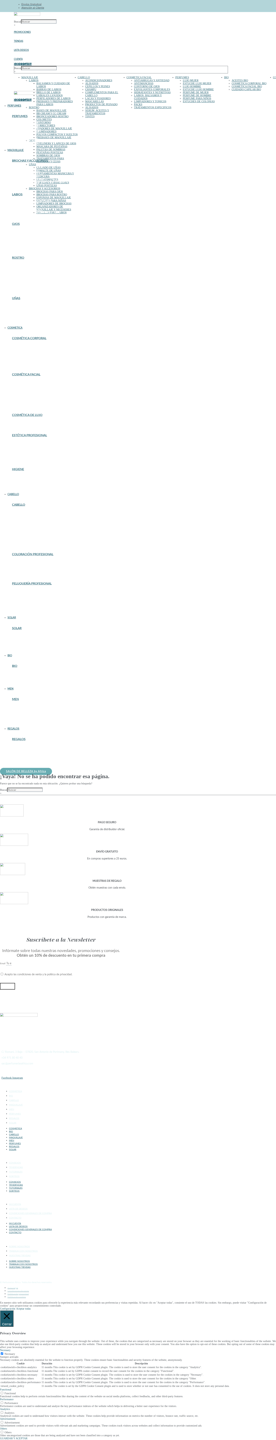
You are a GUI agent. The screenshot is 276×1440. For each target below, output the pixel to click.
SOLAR (12, 1123)
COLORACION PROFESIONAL (28, 522)
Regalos (19, 739)
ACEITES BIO (240, 80)
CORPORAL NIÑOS (22, 347)
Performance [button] (7, 1399)
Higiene (18, 469)
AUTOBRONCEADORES (25, 637)
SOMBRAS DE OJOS (48, 155)
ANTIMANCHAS (143, 83)
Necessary (10, 1354)
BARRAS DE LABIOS (48, 89)
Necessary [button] (5, 1350)
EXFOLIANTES (20, 390)
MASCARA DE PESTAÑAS (51, 146)
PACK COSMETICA (22, 757)
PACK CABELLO (21, 755)
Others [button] (3, 1428)
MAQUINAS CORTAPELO (25, 599)
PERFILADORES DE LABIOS (53, 98)
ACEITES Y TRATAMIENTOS (27, 511)
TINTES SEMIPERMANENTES (28, 570)
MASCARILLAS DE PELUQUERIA (30, 601)
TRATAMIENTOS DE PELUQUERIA (31, 610)
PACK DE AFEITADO (23, 759)
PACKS (138, 104)
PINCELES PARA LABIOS (25, 183)
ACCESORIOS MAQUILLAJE (27, 167)
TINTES (90, 116)
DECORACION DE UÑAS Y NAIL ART (32, 307)
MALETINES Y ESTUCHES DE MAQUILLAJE (36, 750)
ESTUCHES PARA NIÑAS (25, 176)
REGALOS (14, 1118)
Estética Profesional (29, 435)
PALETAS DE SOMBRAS (50, 149)
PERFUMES (182, 77)
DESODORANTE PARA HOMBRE (29, 717)
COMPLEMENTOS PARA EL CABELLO (32, 525)
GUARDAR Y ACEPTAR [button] (13, 1438)
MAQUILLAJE (29, 77)
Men (15, 699)
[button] (94, 328)
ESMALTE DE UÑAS (48, 170)
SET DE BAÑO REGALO (25, 761)
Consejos (15, 1163)
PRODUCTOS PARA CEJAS (26, 242)
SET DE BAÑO (19, 487)
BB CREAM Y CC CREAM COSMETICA (33, 385)
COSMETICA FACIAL (139, 77)
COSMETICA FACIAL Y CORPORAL (31, 444)
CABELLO (84, 77)
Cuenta (18, 59)
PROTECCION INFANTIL (25, 648)
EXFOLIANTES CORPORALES (152, 89)
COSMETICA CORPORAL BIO (249, 83)
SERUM (16, 538)
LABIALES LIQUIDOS (49, 95)
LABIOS (33, 80)
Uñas (16, 298)
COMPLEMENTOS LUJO (25, 123)
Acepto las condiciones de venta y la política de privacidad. (38, 974)
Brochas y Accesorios (30, 160)
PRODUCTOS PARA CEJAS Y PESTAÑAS (33, 455)
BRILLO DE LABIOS (48, 92)
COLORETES (44, 119)
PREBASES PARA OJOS (24, 239)
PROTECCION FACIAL (24, 646)
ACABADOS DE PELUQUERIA (28, 590)
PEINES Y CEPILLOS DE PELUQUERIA (33, 604)
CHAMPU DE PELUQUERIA (27, 597)
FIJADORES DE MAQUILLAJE (54, 128)
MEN (11, 1109)
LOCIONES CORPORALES (26, 358)
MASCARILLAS (94, 101)
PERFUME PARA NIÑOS (197, 98)
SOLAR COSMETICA (23, 401)
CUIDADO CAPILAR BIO (246, 89)
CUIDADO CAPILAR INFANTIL (29, 527)
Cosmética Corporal (29, 338)
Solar (17, 628)
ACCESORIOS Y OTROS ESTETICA (31, 442)
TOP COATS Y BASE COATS (52, 182)
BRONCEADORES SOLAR (26, 639)
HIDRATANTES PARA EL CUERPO (30, 356)
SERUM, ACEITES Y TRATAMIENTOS (97, 112)
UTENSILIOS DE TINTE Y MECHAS (31, 572)
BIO (226, 77)
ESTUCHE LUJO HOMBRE (198, 89)
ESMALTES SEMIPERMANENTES (30, 311)
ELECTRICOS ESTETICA (25, 451)
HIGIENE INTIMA (21, 485)
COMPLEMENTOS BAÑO (25, 476)
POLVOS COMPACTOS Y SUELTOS (57, 134)
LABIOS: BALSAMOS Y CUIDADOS (31, 394)
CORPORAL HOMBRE (23, 710)
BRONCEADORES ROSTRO (52, 116)
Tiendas (18, 41)
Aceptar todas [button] (23, 1308)
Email (3, 963)
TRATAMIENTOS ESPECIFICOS (152, 107)
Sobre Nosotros (19, 1246)
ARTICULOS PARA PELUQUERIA (30, 594)
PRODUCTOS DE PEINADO (101, 104)
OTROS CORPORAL (22, 363)
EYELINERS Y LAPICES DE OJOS (56, 143)
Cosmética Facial (26, 374)
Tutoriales (16, 1172)
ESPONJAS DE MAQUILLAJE (53, 197)
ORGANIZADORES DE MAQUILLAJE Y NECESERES (53, 208)
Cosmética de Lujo (27, 414)
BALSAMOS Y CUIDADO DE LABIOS (32, 201)
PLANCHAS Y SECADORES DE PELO (32, 606)
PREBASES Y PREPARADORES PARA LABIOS (36, 212)
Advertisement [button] (7, 1418)
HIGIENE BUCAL (21, 482)
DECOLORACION (21, 563)
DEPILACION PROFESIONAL (28, 446)
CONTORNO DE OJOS (147, 86)
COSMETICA (15, 1091)
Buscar (17, 21)
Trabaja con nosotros (23, 1251)
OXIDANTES (19, 565)
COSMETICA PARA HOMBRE (27, 712)
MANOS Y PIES (20, 360)
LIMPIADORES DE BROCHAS (54, 203)
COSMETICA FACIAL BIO (247, 86)
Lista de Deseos (18, 1209)
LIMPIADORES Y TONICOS (150, 101)
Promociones (22, 32)
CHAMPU (90, 89)
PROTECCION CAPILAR (25, 641)
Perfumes (20, 116)
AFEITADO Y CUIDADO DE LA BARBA (33, 706)
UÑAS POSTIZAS (46, 185)
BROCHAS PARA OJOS (49, 191)
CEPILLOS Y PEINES (97, 86)
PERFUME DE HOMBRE (197, 95)
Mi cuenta (15, 1204)
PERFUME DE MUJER (196, 92)
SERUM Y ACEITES (22, 608)
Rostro (18, 257)
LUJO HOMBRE (192, 86)
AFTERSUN (18, 635)
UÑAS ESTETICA (21, 457)
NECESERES (19, 752)
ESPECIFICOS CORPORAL (26, 351)
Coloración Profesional (32, 554)
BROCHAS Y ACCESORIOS (44, 188)
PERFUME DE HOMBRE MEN (27, 721)
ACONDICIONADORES (98, 80)
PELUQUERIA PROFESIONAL (28, 534)
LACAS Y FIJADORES (98, 98)
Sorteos (14, 1176)
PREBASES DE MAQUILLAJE (53, 137)
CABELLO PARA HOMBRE (26, 708)
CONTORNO (43, 122)
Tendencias (16, 1167)
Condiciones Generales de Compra (30, 1213)
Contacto (15, 1218)
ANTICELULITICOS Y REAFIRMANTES (33, 345)
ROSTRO (34, 107)
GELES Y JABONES (22, 480)
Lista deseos (21, 50)
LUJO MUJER (190, 80)
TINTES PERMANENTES (25, 567)
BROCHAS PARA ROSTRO (51, 194)
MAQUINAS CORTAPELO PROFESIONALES (35, 719)
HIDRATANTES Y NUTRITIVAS (152, 92)
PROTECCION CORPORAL (26, 644)
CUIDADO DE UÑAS (48, 167)
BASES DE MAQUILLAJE (51, 110)
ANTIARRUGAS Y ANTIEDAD (151, 80)
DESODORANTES (21, 478)
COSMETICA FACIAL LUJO (26, 424)
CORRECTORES (45, 125)
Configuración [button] (7, 1308)
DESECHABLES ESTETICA (26, 448)
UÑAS (32, 164)
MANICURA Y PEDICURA (26, 453)
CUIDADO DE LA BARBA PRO (28, 715)
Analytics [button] (5, 1409)
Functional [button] (5, 1389)
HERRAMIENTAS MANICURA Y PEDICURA (35, 314)
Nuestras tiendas (20, 1255)
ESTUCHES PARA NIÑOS (25, 132)
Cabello (18, 504)
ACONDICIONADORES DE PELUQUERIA (34, 592)
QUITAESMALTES (22, 316)
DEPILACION (19, 349)
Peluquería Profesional (32, 583)
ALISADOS (91, 83)
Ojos (16, 223)
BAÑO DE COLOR (21, 561)
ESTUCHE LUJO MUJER (197, 83)
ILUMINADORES (46, 131)
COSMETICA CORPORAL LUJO (29, 421)
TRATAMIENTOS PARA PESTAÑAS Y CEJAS (50, 160)
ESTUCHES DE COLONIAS (199, 101)
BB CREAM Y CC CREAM (51, 113)
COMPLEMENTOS (22, 273)
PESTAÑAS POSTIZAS (49, 152)
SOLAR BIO (18, 681)
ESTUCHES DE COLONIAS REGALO (31, 746)
